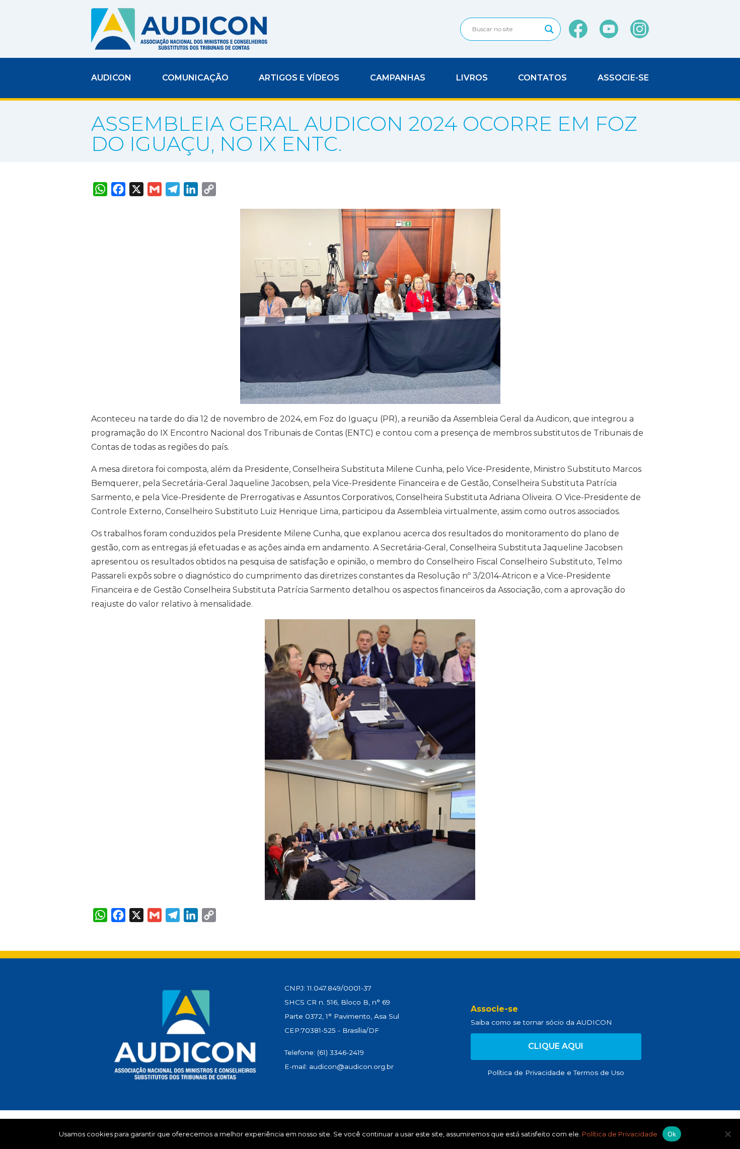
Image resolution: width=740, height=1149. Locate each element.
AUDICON (111, 78)
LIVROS (472, 78)
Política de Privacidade (526, 1073)
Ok (672, 1134)
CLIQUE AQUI (555, 1046)
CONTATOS (542, 78)
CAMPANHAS (397, 78)
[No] (727, 1134)
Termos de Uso (598, 1073)
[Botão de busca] (549, 29)
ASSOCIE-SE (623, 78)
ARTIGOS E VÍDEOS (299, 78)
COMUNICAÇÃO (195, 78)
